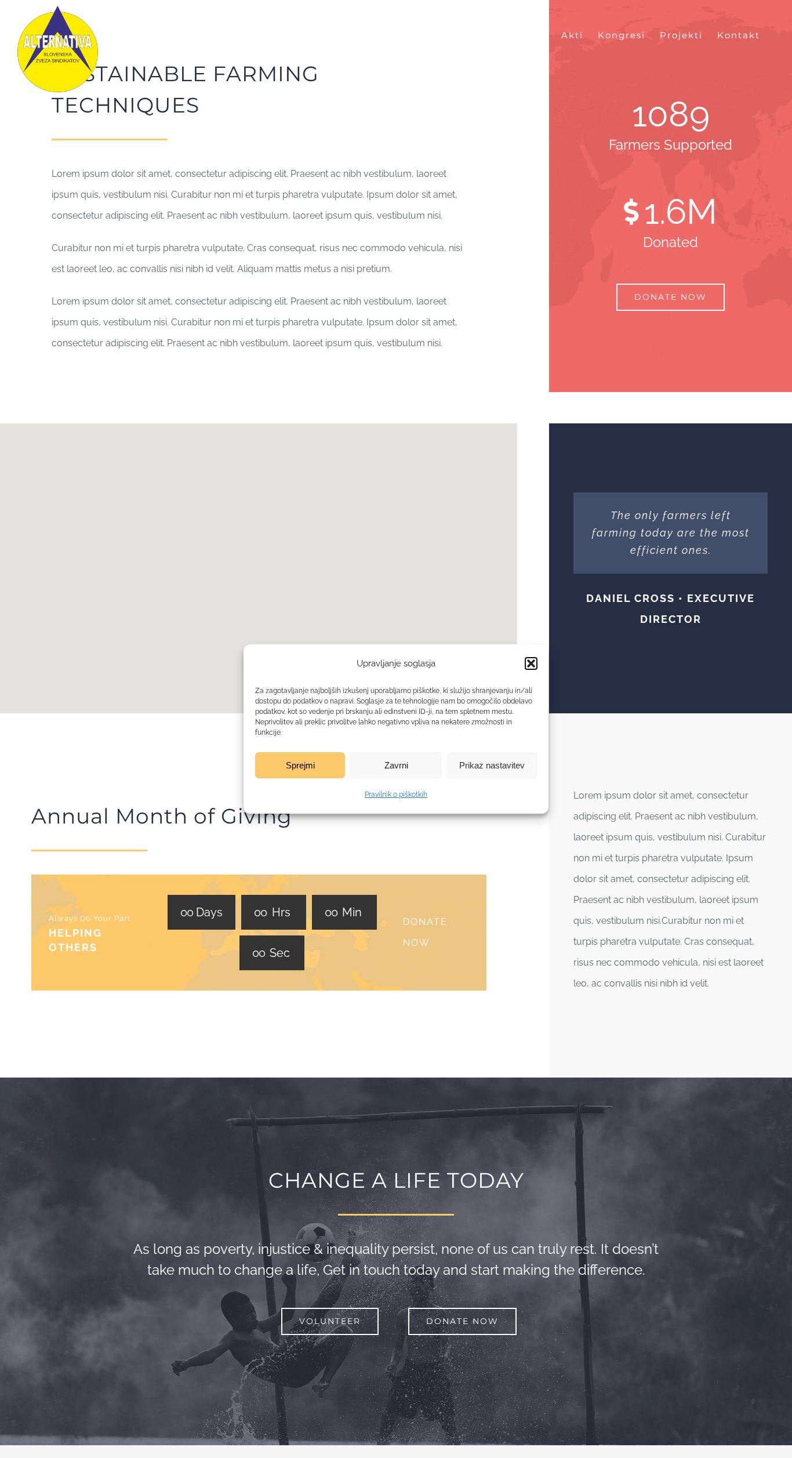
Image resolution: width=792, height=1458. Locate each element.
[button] (531, 663)
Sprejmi (300, 765)
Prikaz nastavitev (492, 765)
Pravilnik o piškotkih (396, 794)
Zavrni (396, 765)
